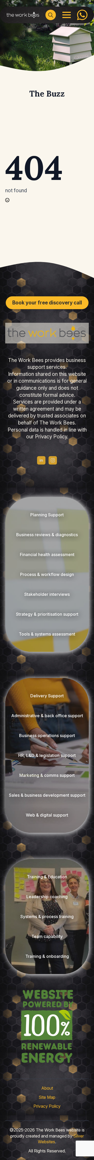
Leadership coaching (47, 896)
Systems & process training (47, 916)
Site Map (47, 1097)
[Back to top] (13, 1147)
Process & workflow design (47, 574)
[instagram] (53, 460)
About (47, 1088)
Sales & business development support (47, 795)
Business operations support (47, 735)
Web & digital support (47, 815)
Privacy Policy (47, 1106)
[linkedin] (41, 460)
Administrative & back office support (47, 715)
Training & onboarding (47, 956)
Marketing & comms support (47, 775)
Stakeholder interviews (47, 594)
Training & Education (47, 876)
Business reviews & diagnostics (47, 534)
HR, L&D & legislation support (47, 755)
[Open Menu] (66, 15)
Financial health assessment (47, 554)
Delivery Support (47, 695)
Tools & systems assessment (47, 634)
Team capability (47, 936)
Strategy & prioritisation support (47, 614)
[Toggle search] (50, 15)
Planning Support (47, 514)
